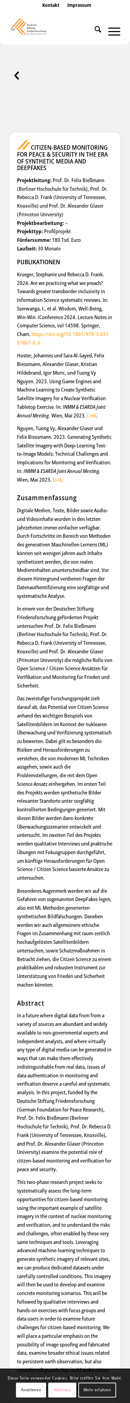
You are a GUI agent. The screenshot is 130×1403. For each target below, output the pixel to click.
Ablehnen (62, 1390)
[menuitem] (51, 12)
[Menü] (110, 31)
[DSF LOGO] (54, 31)
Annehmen (31, 1390)
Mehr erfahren (97, 1390)
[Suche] (94, 31)
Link (91, 415)
